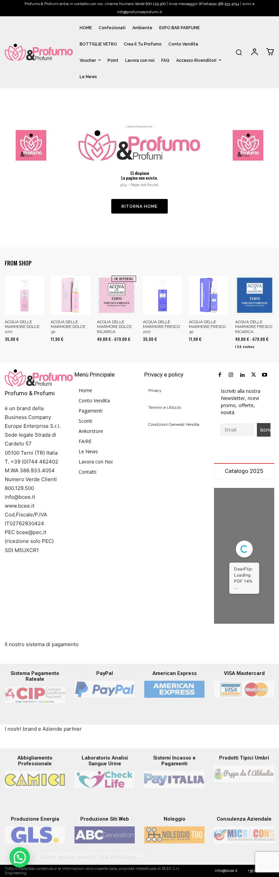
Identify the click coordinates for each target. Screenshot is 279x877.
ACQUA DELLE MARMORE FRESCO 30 (207, 326)
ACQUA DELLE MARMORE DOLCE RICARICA (114, 326)
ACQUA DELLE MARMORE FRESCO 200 (161, 326)
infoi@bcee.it (226, 871)
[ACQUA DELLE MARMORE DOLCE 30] (70, 295)
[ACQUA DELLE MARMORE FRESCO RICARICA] (254, 295)
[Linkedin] (242, 375)
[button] (239, 52)
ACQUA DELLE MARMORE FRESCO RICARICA (253, 326)
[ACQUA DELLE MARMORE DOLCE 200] (24, 295)
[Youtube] (264, 375)
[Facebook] (219, 375)
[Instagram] (230, 375)
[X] (253, 375)
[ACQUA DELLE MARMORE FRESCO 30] (208, 295)
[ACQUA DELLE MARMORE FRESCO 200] (162, 295)
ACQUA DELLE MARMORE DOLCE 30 (68, 326)
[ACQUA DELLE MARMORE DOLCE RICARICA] (116, 295)
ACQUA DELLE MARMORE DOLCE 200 (22, 326)
